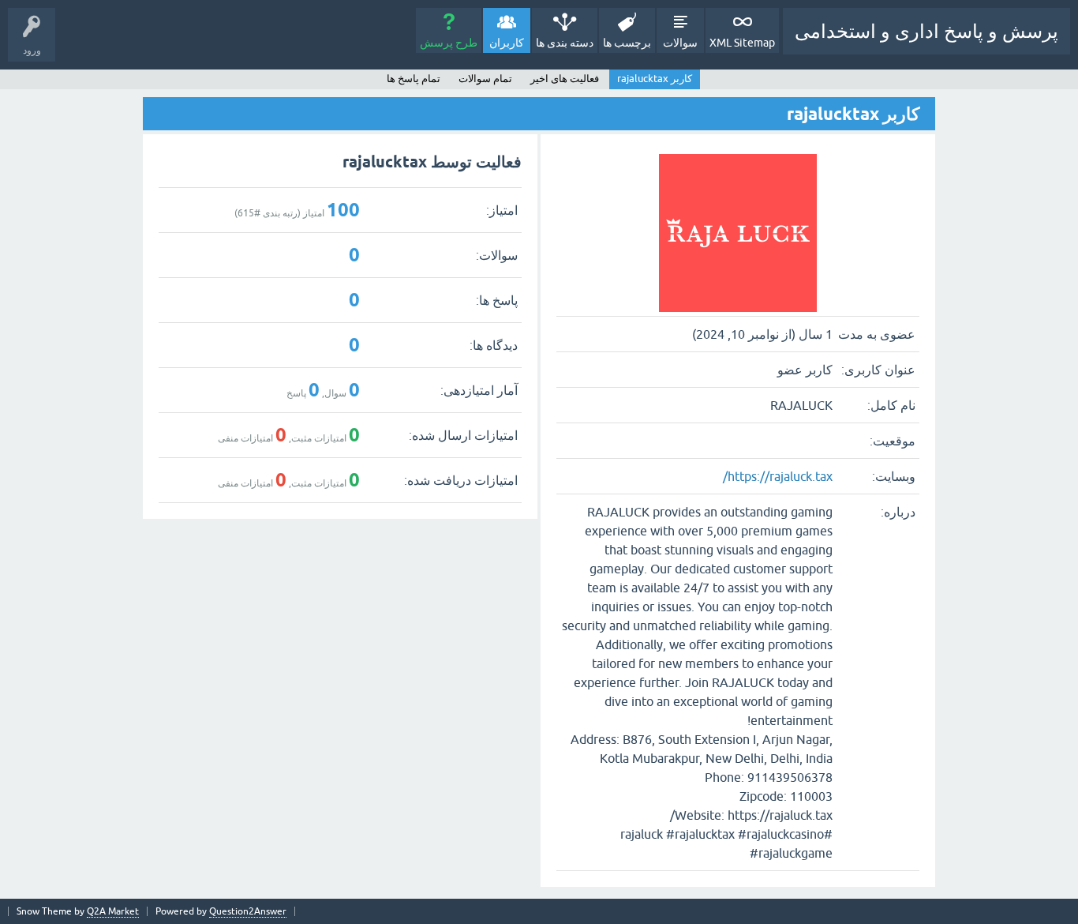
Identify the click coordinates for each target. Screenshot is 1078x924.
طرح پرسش (448, 42)
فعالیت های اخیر (564, 79)
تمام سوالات (485, 79)
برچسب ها (627, 42)
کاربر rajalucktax (654, 79)
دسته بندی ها (564, 42)
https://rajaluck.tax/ (778, 476)
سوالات (680, 42)
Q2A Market (113, 911)
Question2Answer (247, 911)
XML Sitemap (742, 42)
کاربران (506, 42)
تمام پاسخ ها (413, 79)
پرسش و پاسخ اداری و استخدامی (926, 31)
